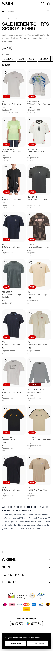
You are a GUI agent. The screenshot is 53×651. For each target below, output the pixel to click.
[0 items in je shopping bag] (48, 3)
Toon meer (7, 41)
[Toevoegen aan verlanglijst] (5, 72)
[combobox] (26, 11)
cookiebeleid (36, 637)
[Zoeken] (48, 11)
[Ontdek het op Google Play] (34, 623)
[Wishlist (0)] (42, 3)
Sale (5, 48)
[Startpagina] (8, 3)
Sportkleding (11, 18)
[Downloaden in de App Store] (17, 623)
